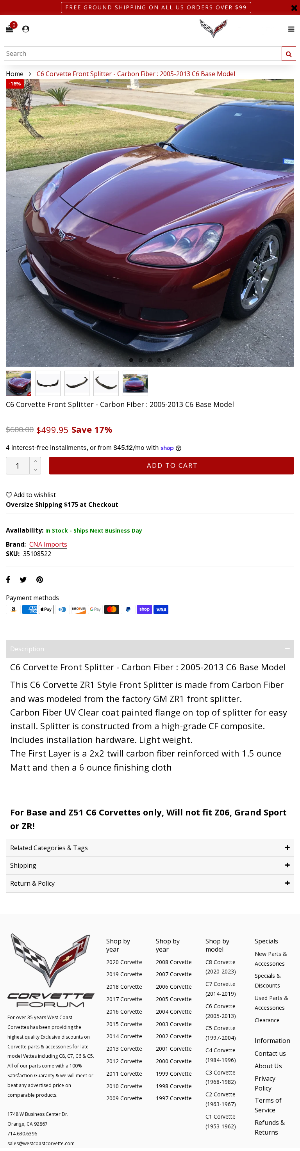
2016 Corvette (124, 1011)
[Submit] (289, 53)
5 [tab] (169, 360)
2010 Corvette (124, 1086)
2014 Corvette (124, 1036)
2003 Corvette (174, 1024)
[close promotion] (294, 7)
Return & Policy (32, 883)
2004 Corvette (174, 1011)
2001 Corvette (174, 1048)
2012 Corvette (124, 1061)
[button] (35, 470)
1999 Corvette (174, 1073)
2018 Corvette (124, 986)
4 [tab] (159, 360)
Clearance (267, 1020)
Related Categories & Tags (49, 848)
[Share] (8, 579)
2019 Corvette (124, 974)
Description (27, 649)
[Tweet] (23, 579)
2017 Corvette (124, 999)
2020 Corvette (124, 962)
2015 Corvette (124, 1024)
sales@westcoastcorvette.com (41, 1143)
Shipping (23, 865)
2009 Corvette (124, 1098)
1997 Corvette (174, 1098)
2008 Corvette (174, 962)
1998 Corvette (174, 1086)
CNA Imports (48, 545)
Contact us (270, 1053)
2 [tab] (141, 360)
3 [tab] (150, 360)
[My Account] (26, 29)
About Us (268, 1066)
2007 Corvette (174, 974)
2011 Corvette (124, 1073)
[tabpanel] (150, 223)
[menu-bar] (289, 29)
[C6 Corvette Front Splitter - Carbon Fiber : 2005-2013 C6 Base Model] (150, 223)
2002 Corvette (174, 1036)
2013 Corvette (124, 1048)
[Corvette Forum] (241, 29)
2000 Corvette (174, 1061)
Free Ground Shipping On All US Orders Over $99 (156, 7)
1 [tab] (131, 360)
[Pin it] (39, 579)
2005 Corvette (174, 999)
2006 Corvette (174, 986)
